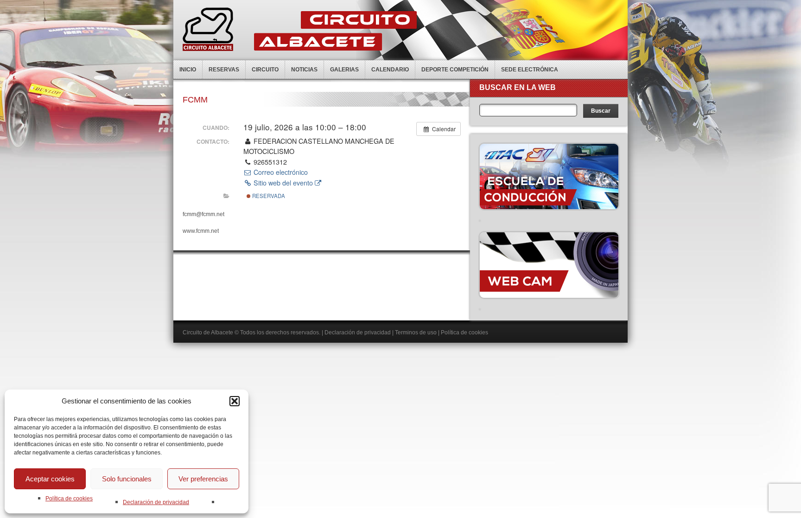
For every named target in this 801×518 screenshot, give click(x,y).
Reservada (268, 195)
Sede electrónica (529, 69)
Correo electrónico (280, 172)
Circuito (265, 69)
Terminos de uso (416, 332)
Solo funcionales (127, 479)
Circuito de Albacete (208, 332)
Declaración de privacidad (156, 502)
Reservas (224, 69)
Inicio (187, 69)
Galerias (344, 69)
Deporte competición (455, 69)
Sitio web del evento (283, 182)
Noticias (304, 69)
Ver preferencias (203, 479)
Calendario (390, 69)
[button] (234, 401)
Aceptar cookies (50, 479)
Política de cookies (69, 498)
